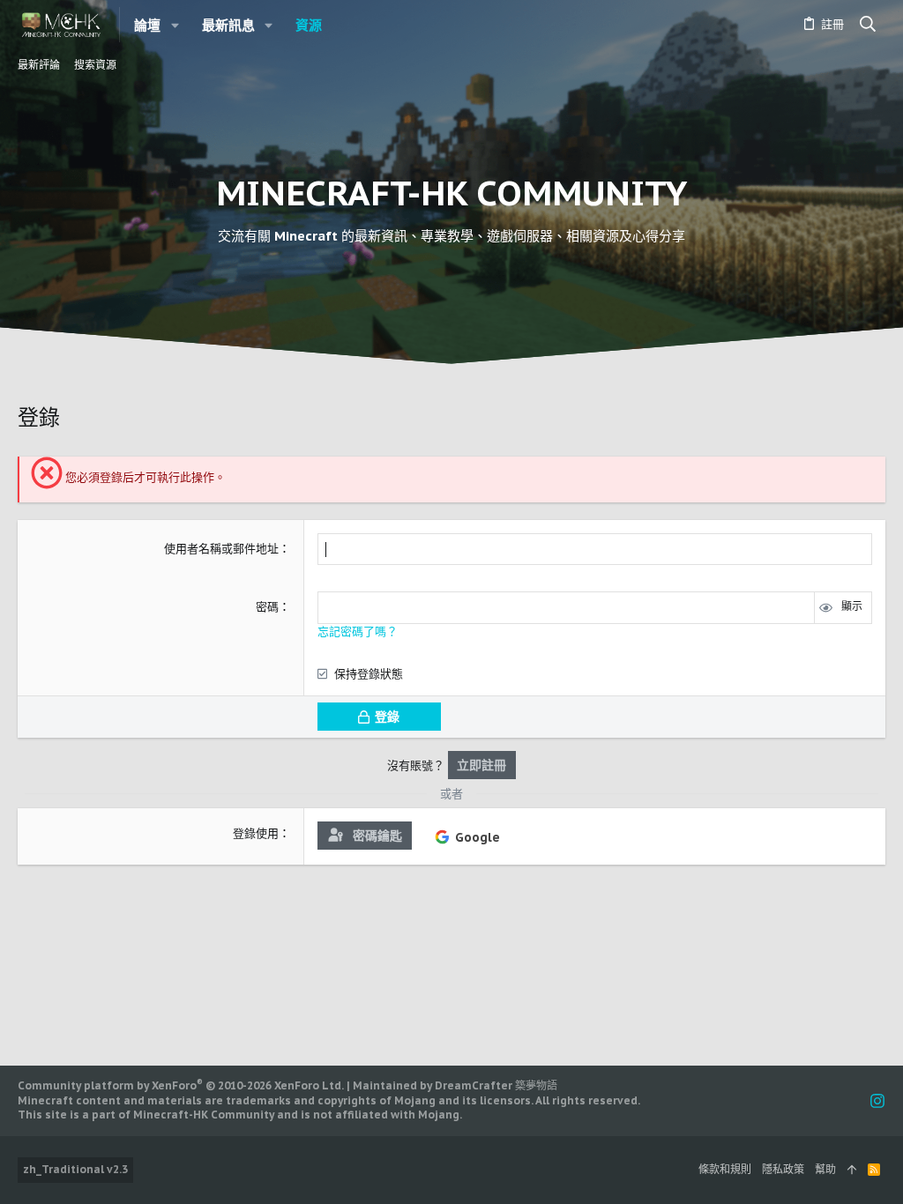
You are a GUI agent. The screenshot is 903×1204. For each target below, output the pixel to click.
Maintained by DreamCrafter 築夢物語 (455, 1085)
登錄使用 (256, 833)
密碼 (267, 606)
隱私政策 (783, 1169)
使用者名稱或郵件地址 (221, 548)
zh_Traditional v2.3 (75, 1169)
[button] (175, 25)
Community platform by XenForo (181, 1085)
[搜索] (868, 25)
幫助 (825, 1169)
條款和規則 (724, 1169)
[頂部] (851, 1170)
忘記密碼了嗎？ (357, 631)
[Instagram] (877, 1101)
